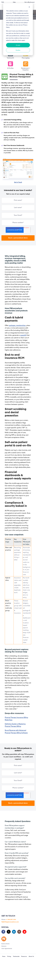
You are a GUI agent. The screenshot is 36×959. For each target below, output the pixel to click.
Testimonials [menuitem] (16, 956)
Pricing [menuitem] (9, 956)
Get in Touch (18, 182)
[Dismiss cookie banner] (29, 7)
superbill (23, 335)
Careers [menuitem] (3, 946)
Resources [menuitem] (24, 956)
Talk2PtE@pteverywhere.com (10, 922)
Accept (18, 45)
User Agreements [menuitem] (6, 948)
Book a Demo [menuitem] (5, 943)
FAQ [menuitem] (2, 2)
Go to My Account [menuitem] (30, 2)
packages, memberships (17, 325)
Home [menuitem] (3, 956)
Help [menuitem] (14, 2)
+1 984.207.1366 (11, 919)
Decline (18, 50)
